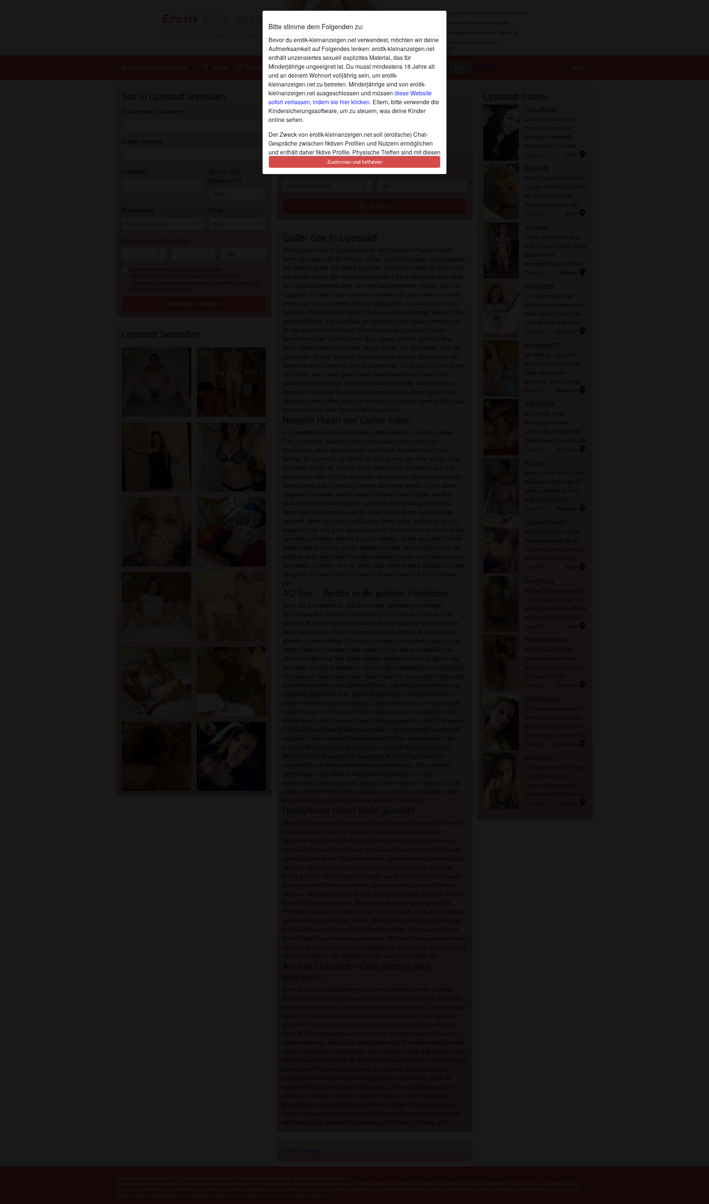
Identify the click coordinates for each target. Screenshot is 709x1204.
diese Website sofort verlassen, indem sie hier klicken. (350, 97)
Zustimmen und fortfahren (354, 161)
